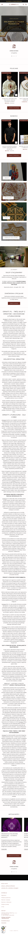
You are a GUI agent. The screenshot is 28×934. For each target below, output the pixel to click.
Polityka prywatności (6, 897)
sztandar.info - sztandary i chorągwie (9, 888)
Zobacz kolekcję (14, 107)
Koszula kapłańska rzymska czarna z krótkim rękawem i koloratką (9, 148)
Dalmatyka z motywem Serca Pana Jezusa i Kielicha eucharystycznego (9, 100)
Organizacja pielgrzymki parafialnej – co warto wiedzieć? (9, 835)
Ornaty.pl (5, 319)
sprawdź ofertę (14, 28)
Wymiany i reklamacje (6, 902)
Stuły (6, 217)
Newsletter (3, 922)
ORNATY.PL (6, 683)
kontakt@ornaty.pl (5, 920)
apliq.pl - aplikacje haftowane (8, 885)
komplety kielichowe (11, 237)
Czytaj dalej (4, 849)
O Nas (2, 906)
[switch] (3, 932)
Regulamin (3, 895)
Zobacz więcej (14, 303)
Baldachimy (8, 197)
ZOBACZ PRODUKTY (14, 155)
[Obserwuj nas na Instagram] (5, 926)
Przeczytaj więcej (14, 855)
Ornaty (7, 178)
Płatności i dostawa (5, 899)
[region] (14, 23)
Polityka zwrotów (5, 904)
